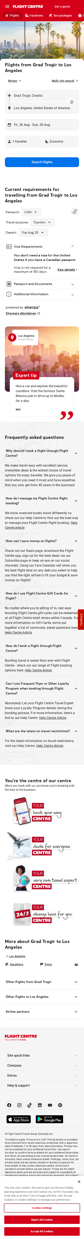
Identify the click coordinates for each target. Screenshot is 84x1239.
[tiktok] (29, 1105)
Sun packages (63, 15)
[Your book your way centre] (42, 812)
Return (12, 80)
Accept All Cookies (42, 1231)
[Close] (79, 1181)
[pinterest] (60, 1105)
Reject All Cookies (42, 1219)
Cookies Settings (42, 1207)
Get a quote (62, 6)
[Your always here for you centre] (42, 913)
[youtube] (50, 1105)
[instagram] (19, 1105)
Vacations (36, 15)
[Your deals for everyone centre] (42, 846)
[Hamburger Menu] (7, 6)
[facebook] (9, 1105)
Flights (14, 15)
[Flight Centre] (28, 6)
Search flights (42, 162)
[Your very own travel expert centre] (42, 879)
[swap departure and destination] (72, 102)
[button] (23, 142)
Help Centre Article (18, 632)
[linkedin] (39, 1105)
